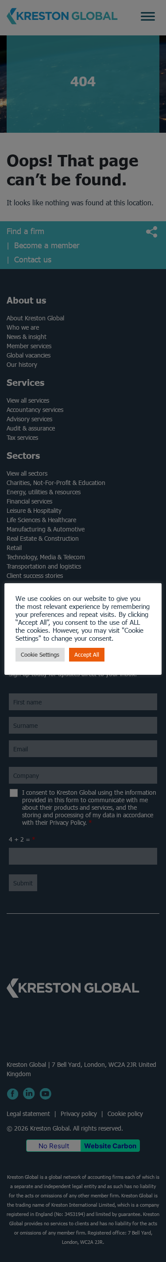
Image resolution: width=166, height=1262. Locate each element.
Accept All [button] (86, 654)
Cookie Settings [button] (40, 654)
